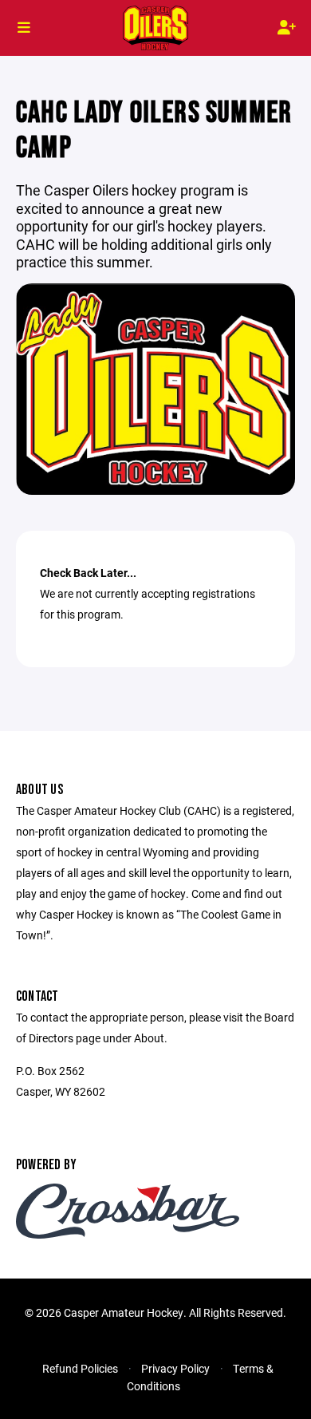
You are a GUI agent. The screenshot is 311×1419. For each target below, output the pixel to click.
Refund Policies (80, 1368)
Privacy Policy (175, 1368)
